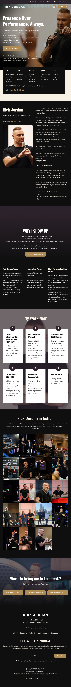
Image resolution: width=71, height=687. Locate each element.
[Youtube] (23, 90)
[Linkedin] (20, 90)
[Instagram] (17, 90)
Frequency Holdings (61, 2)
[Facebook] (15, 90)
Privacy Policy (53, 661)
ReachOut (33, 2)
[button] (54, 6)
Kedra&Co (41, 671)
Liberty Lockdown (46, 2)
